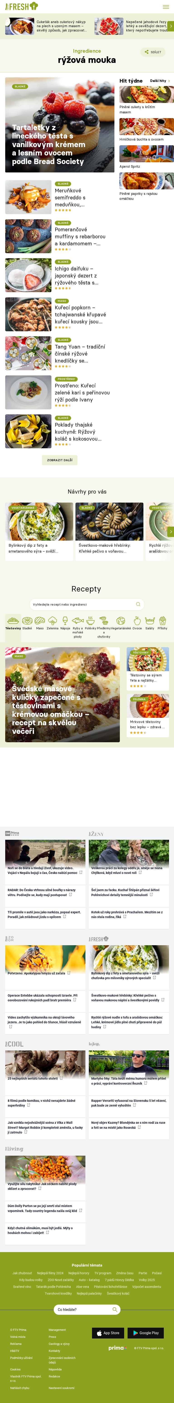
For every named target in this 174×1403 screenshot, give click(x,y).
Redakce (54, 1376)
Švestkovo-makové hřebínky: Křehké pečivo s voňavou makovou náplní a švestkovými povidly (106, 548)
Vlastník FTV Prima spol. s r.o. (25, 1379)
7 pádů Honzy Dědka (119, 1280)
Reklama (16, 1344)
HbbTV (14, 1351)
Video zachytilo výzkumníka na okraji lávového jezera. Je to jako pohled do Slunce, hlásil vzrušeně (44, 1020)
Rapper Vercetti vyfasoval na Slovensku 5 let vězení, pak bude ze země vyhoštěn (128, 1103)
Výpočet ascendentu (146, 1286)
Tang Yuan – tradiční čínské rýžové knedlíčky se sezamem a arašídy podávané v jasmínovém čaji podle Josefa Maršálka (80, 354)
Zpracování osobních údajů (62, 1360)
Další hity (158, 81)
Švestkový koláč (118, 1293)
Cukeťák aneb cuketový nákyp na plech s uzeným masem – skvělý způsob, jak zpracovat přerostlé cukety (61, 28)
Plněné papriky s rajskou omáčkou (138, 196)
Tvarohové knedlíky (58, 1293)
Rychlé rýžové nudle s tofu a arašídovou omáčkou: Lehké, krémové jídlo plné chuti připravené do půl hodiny (127, 1022)
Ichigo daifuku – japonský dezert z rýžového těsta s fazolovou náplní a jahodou (77, 275)
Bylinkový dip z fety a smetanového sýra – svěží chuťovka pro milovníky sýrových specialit (32, 548)
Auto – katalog (89, 1280)
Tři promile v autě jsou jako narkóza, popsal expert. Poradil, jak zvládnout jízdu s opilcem (44, 914)
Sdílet (153, 53)
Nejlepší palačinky (89, 1293)
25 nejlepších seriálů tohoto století (33, 1078)
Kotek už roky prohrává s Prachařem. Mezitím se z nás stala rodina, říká (127, 914)
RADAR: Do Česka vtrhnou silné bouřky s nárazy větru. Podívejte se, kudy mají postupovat (41, 892)
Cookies (15, 1369)
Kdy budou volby (31, 1280)
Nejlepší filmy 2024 (50, 1273)
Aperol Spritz (129, 166)
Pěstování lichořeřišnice (110, 1286)
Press (52, 1337)
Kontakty (54, 1351)
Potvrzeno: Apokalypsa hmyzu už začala (37, 973)
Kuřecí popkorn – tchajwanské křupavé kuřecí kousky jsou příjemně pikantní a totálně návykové (80, 314)
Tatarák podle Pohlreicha (53, 1286)
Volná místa (17, 1337)
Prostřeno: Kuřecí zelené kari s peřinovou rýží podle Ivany (82, 392)
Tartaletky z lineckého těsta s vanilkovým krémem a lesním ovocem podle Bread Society (48, 144)
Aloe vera (82, 1286)
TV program (102, 1273)
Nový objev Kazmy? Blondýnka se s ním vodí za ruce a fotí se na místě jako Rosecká (128, 1125)
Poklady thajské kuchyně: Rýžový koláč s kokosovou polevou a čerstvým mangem (78, 432)
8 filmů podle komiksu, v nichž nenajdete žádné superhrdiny (41, 1103)
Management (57, 1329)
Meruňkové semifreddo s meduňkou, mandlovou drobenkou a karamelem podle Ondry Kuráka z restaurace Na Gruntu (81, 197)
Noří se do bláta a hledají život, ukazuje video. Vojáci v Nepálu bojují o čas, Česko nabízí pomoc (43, 870)
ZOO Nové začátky (61, 1280)
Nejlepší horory (78, 1273)
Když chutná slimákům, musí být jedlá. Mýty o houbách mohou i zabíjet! (40, 1230)
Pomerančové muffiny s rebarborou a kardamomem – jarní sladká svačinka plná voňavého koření (80, 236)
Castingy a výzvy (59, 1344)
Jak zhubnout (22, 1273)
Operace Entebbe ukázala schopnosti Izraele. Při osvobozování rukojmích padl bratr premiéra (42, 998)
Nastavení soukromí (61, 1388)
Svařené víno (22, 1286)
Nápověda (55, 1369)
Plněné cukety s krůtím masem (137, 109)
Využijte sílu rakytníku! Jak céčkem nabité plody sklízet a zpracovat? (42, 1186)
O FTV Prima (18, 1329)
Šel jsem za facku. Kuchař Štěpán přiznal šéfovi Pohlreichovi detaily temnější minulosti (125, 892)
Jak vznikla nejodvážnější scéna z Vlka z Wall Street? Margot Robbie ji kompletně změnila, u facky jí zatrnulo (45, 1127)
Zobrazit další (59, 460)
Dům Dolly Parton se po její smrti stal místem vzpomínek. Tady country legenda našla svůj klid (43, 1208)
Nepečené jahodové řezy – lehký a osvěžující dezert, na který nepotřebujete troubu (149, 26)
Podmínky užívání (21, 1358)
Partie (143, 1273)
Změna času (124, 1273)
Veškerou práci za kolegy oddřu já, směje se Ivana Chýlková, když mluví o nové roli (126, 870)
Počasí (157, 1273)
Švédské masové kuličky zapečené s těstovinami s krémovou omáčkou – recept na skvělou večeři (50, 710)
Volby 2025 (147, 1280)
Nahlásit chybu (19, 1388)
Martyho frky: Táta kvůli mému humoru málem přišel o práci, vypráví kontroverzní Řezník (128, 1081)
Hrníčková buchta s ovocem (141, 139)
